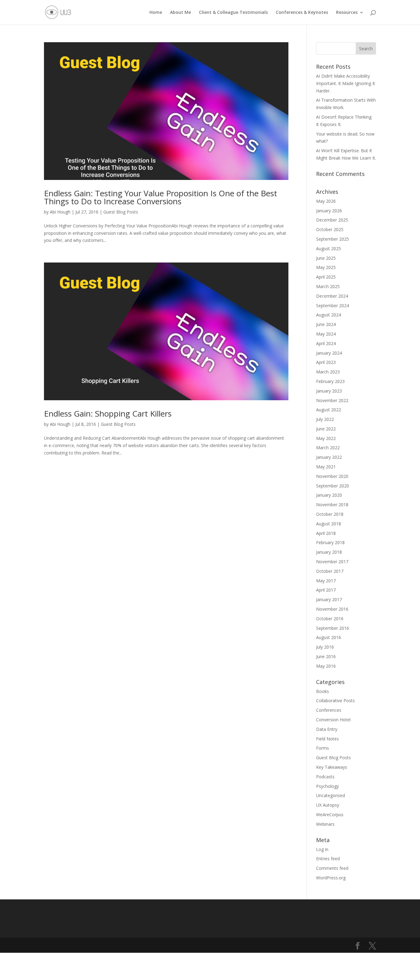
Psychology (327, 786)
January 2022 (329, 457)
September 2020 (332, 486)
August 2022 (328, 410)
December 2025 (332, 220)
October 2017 (329, 571)
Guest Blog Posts (120, 212)
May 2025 (326, 267)
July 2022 (325, 419)
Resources (347, 12)
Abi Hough (60, 212)
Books (322, 691)
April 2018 (326, 533)
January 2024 (329, 353)
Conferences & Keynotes (302, 12)
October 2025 (329, 229)
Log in (322, 849)
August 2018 (328, 524)
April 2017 (326, 590)
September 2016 (332, 628)
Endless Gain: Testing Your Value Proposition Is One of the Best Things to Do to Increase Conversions (160, 197)
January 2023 (329, 391)
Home (155, 12)
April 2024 (326, 343)
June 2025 (326, 258)
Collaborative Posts (335, 700)
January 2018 (329, 552)
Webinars (325, 824)
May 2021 (326, 467)
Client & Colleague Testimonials (233, 12)
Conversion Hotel (333, 720)
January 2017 (329, 599)
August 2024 (328, 315)
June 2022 (326, 429)
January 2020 (329, 495)
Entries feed (328, 858)
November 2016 (332, 609)
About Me (180, 12)
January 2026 (329, 211)
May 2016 (326, 666)
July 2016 (325, 647)
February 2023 (330, 381)
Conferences (328, 710)
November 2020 (332, 476)
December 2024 (332, 296)
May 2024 (326, 334)
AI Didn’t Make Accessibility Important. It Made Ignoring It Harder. (345, 83)
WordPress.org (331, 878)
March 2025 (328, 286)
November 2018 (332, 504)
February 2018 (330, 542)
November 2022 (332, 400)
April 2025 (326, 277)
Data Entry (326, 729)
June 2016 (326, 656)
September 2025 (332, 239)
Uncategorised (330, 795)
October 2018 (329, 514)
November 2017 (332, 561)
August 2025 (328, 248)
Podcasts (325, 777)
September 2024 (332, 305)
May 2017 (326, 581)
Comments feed (332, 868)
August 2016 (328, 637)
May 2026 (326, 201)
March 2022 (328, 447)
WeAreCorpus (329, 814)
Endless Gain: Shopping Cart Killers (108, 413)
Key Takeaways (331, 767)
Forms (322, 748)
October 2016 (329, 618)
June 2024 (326, 324)
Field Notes (327, 739)
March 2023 (328, 372)
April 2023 (326, 362)
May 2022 (326, 438)
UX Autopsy (327, 805)
